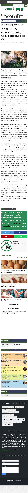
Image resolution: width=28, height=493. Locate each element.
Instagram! (16, 223)
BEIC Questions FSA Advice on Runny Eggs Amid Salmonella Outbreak (14, 271)
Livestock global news (9, 417)
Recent (5, 350)
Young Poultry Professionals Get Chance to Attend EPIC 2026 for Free (13, 285)
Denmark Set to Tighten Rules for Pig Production (11, 299)
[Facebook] (14, 483)
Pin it (9, 236)
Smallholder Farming (15, 422)
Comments (22, 350)
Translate (6, 346)
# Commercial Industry (10, 209)
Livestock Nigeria (8, 419)
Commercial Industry (10, 24)
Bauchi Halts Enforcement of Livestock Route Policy (11, 375)
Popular (14, 350)
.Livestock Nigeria (8, 407)
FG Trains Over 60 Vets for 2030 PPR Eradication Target (11, 354)
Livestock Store (19, 419)
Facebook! (5, 226)
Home (2, 24)
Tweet (9, 233)
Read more (8, 358)
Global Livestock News (9, 412)
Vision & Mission (7, 424)
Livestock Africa (8, 414)
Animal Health (19, 407)
